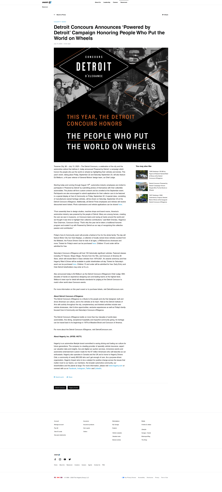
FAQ (103, 465)
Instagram (81, 368)
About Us (98, 2)
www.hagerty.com (115, 366)
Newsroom (124, 2)
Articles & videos (146, 424)
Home (55, 465)
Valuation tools (116, 436)
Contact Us (97, 465)
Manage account (59, 424)
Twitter (88, 368)
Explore (114, 428)
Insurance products (88, 424)
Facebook (72, 368)
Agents (90, 465)
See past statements (60, 435)
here (120, 204)
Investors (77, 465)
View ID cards (58, 431)
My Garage (115, 424)
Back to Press (61, 14)
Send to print (60, 377)
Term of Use (164, 477)
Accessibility (141, 477)
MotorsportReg (146, 436)
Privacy (157, 477)
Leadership (106, 2)
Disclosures (150, 477)
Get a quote (86, 428)
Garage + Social (146, 433)
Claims (85, 431)
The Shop (144, 440)
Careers (115, 2)
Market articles (116, 440)
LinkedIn (98, 368)
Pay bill (56, 428)
